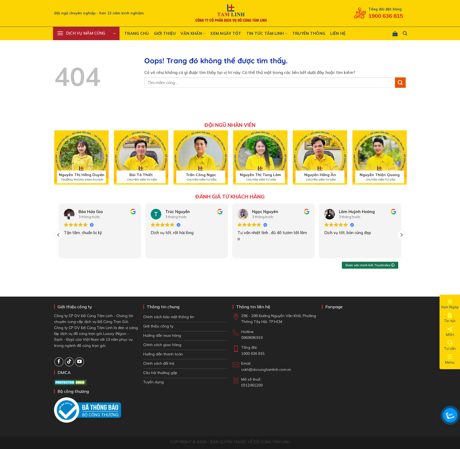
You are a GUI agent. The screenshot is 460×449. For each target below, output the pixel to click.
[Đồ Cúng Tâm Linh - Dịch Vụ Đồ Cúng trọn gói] (230, 13)
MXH (450, 334)
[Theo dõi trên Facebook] (59, 362)
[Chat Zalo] (450, 415)
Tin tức (450, 320)
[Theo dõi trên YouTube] (79, 362)
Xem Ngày (450, 307)
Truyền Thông (308, 33)
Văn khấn (191, 33)
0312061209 (251, 385)
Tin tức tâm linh (265, 33)
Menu (449, 362)
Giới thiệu (165, 33)
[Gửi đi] (400, 82)
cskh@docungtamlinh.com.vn (266, 369)
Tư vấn (450, 348)
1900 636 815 (385, 16)
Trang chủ (136, 33)
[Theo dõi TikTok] (69, 362)
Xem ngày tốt (225, 33)
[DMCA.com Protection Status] (70, 382)
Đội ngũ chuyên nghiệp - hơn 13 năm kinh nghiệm (99, 13)
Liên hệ (338, 33)
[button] (86, 33)
